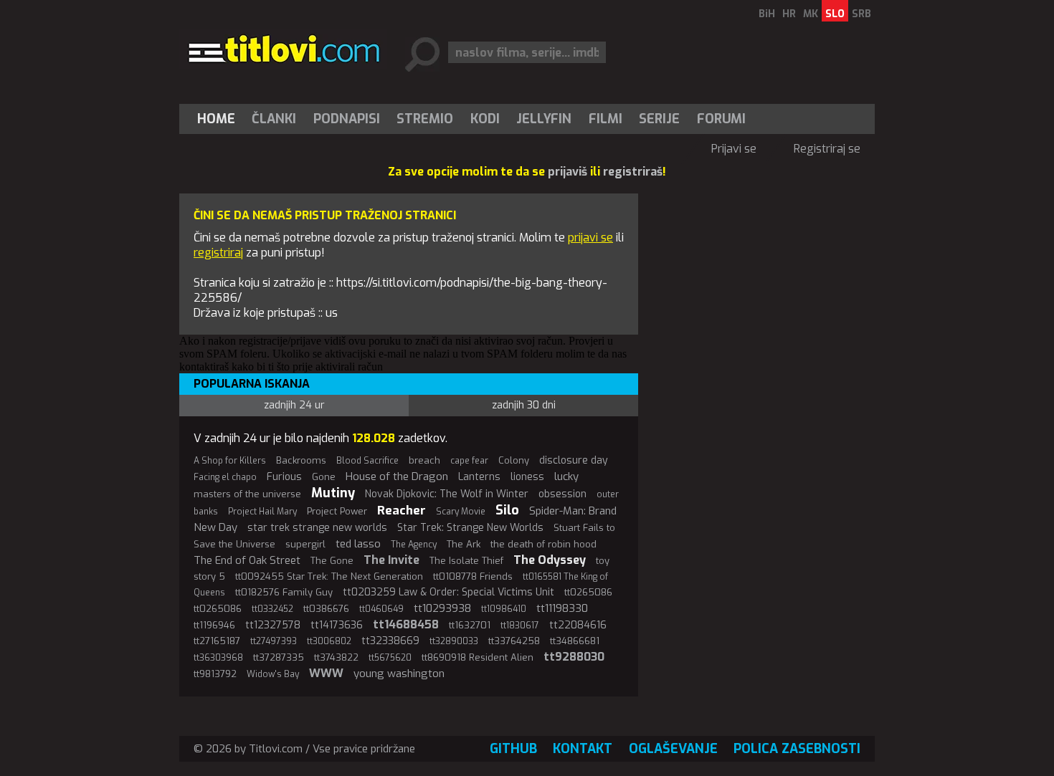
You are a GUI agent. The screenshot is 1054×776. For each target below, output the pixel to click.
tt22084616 (578, 625)
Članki (274, 119)
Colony (513, 460)
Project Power (337, 511)
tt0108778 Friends (473, 576)
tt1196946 (214, 625)
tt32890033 (453, 641)
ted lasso (358, 544)
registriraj (218, 252)
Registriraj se (827, 148)
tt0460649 (381, 609)
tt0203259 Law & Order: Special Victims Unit (448, 592)
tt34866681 (574, 641)
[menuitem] (219, 119)
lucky (566, 476)
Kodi (485, 119)
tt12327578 (272, 625)
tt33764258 (514, 641)
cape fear (469, 460)
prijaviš (567, 171)
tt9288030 (573, 656)
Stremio (425, 119)
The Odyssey (549, 559)
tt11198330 (562, 608)
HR (789, 14)
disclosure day (573, 460)
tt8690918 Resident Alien (477, 657)
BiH (767, 14)
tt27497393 (273, 641)
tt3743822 (336, 657)
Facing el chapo (225, 477)
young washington (399, 673)
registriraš (633, 171)
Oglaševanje (673, 748)
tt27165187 (217, 641)
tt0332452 (272, 609)
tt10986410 (503, 609)
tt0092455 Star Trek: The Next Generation (329, 576)
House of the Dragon (397, 476)
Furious (284, 477)
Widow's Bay (273, 674)
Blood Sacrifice (367, 460)
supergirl (305, 544)
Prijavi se (733, 148)
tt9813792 (215, 674)
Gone (324, 477)
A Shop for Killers (230, 460)
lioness (527, 477)
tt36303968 (218, 658)
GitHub (513, 748)
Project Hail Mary (262, 511)
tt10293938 (442, 608)
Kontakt (582, 748)
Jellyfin (543, 119)
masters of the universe (247, 494)
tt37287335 (278, 657)
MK (810, 14)
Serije (659, 119)
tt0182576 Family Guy (284, 592)
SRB (861, 14)
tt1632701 (469, 625)
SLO (835, 14)
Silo (507, 510)
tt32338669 (390, 641)
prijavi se (590, 237)
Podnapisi (346, 119)
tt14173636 (336, 625)
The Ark (463, 544)
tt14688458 (406, 624)
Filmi (605, 119)
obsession (562, 494)
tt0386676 (326, 609)
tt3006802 (329, 641)
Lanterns (479, 477)
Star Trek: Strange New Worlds (470, 528)
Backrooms (301, 460)
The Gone (331, 561)
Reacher (401, 510)
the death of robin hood (543, 544)
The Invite (391, 559)
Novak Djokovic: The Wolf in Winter (446, 494)
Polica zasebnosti (796, 748)
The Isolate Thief (466, 561)
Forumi (721, 119)
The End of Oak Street (247, 560)
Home (216, 119)
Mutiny (333, 493)
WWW (326, 673)
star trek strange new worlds (317, 528)
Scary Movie (460, 511)
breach (424, 460)
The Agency (414, 544)
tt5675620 (390, 658)
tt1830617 (519, 625)
